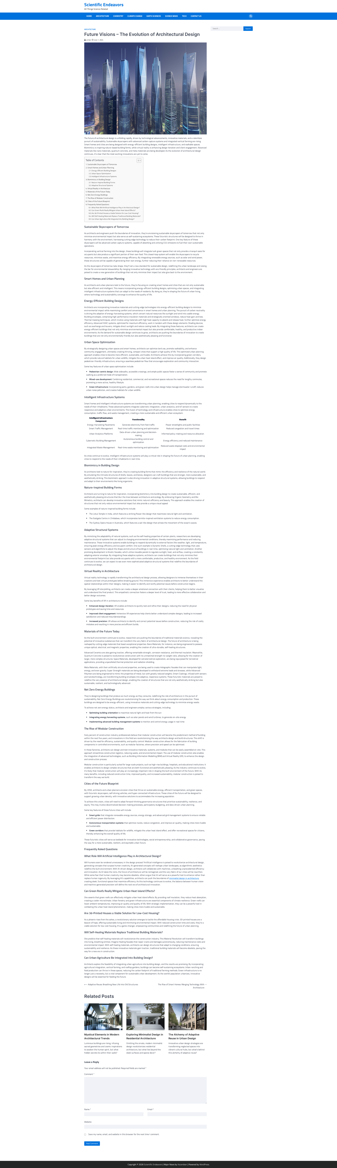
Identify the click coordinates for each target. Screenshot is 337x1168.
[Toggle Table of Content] (138, 160)
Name (87, 1109)
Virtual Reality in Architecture (99, 188)
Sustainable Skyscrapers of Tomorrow (102, 164)
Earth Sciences (154, 16)
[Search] (251, 16)
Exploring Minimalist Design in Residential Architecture (144, 1036)
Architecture (102, 16)
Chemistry (118, 16)
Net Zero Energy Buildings (98, 194)
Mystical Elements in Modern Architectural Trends (101, 1036)
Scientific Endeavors (103, 4)
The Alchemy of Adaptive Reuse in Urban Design (183, 1036)
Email (150, 1109)
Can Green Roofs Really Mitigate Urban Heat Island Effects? (113, 210)
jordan (88, 40)
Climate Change (134, 16)
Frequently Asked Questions (98, 204)
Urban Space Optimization (101, 173)
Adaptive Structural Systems (102, 185)
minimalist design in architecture (184, 878)
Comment (89, 1074)
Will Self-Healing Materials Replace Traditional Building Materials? (116, 216)
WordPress (204, 1164)
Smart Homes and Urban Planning (101, 167)
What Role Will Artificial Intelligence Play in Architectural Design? (116, 207)
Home (89, 16)
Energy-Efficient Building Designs (104, 170)
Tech (184, 16)
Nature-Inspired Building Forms (103, 182)
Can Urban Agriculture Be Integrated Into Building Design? (113, 219)
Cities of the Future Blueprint (99, 201)
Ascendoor (182, 1164)
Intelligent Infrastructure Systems (104, 176)
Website (87, 1121)
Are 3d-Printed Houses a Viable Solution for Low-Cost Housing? (115, 213)
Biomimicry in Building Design (99, 179)
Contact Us (196, 16)
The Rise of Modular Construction (100, 198)
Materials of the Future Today (99, 191)
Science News (171, 16)
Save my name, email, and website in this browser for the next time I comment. (123, 1134)
